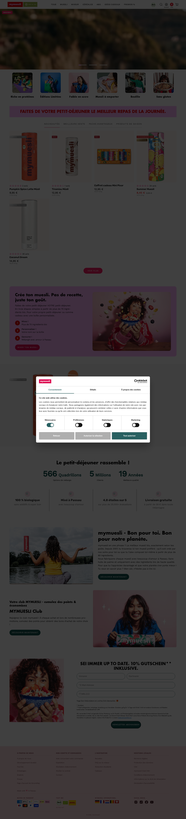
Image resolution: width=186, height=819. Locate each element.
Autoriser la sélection (93, 436)
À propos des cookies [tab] (131, 390)
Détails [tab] (93, 390)
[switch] (78, 425)
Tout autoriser (129, 436)
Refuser (56, 436)
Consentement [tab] (54, 390)
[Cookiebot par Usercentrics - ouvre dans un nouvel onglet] (136, 381)
